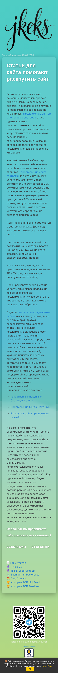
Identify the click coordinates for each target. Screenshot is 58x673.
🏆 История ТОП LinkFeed (23, 582)
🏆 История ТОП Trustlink (23, 586)
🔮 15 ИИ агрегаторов (21, 570)
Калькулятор (17, 562)
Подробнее (47, 666)
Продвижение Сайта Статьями (30, 407)
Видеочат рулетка (29, 646)
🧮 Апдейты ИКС (17, 578)
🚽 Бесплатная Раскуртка (23, 574)
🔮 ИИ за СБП (15, 566)
